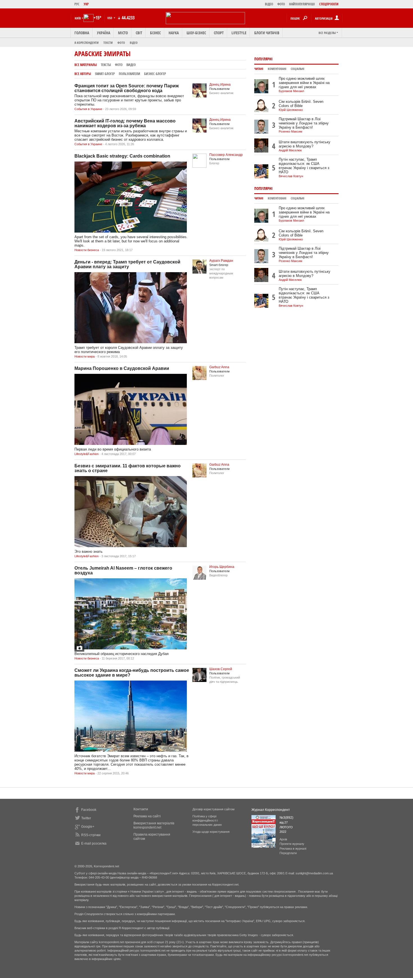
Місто (123, 32)
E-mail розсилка (93, 843)
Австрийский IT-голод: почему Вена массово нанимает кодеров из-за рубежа (125, 123)
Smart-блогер (105, 73)
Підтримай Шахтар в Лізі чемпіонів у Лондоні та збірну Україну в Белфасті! (304, 123)
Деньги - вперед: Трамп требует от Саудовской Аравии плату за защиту (127, 264)
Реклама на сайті (147, 816)
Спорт (219, 32)
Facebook (88, 810)
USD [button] (110, 18)
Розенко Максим (290, 131)
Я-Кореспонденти (86, 42)
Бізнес (155, 32)
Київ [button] (78, 18)
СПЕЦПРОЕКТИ (329, 4)
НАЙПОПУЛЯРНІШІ (302, 4)
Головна (81, 32)
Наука (174, 32)
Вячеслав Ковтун (291, 176)
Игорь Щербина (221, 567)
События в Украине (88, 109)
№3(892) (286, 818)
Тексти (108, 42)
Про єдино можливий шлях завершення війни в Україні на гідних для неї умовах (304, 82)
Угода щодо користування (211, 831)
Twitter (86, 818)
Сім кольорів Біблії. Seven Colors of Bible (301, 103)
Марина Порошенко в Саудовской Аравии (121, 368)
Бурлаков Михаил (291, 91)
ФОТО (281, 4)
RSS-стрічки (91, 835)
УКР (86, 4)
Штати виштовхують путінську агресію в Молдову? (304, 144)
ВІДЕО (269, 4)
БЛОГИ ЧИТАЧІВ (266, 32)
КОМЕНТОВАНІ (277, 68)
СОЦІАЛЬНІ (297, 68)
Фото (121, 42)
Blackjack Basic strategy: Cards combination (122, 156)
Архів (283, 839)
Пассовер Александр (226, 155)
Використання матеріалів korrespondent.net (153, 825)
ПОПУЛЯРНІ (263, 59)
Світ (139, 32)
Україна (103, 32)
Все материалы (85, 64)
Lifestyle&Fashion (86, 454)
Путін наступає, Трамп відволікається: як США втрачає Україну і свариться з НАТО (304, 165)
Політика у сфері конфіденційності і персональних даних (207, 820)
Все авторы (82, 73)
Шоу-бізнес (196, 32)
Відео (134, 42)
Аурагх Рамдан (221, 261)
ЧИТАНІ (258, 68)
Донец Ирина (220, 85)
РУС (77, 4)
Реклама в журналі (293, 848)
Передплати (288, 853)
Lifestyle (239, 32)
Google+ (87, 827)
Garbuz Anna (219, 367)
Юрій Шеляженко (291, 110)
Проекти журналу (292, 843)
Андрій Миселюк (290, 150)
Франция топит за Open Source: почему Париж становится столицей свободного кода (126, 88)
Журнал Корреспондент (270, 810)
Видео (131, 64)
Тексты (106, 64)
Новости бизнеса (86, 250)
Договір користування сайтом (213, 809)
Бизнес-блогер (155, 73)
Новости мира (84, 356)
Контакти (140, 809)
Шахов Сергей (220, 669)
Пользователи (129, 73)
